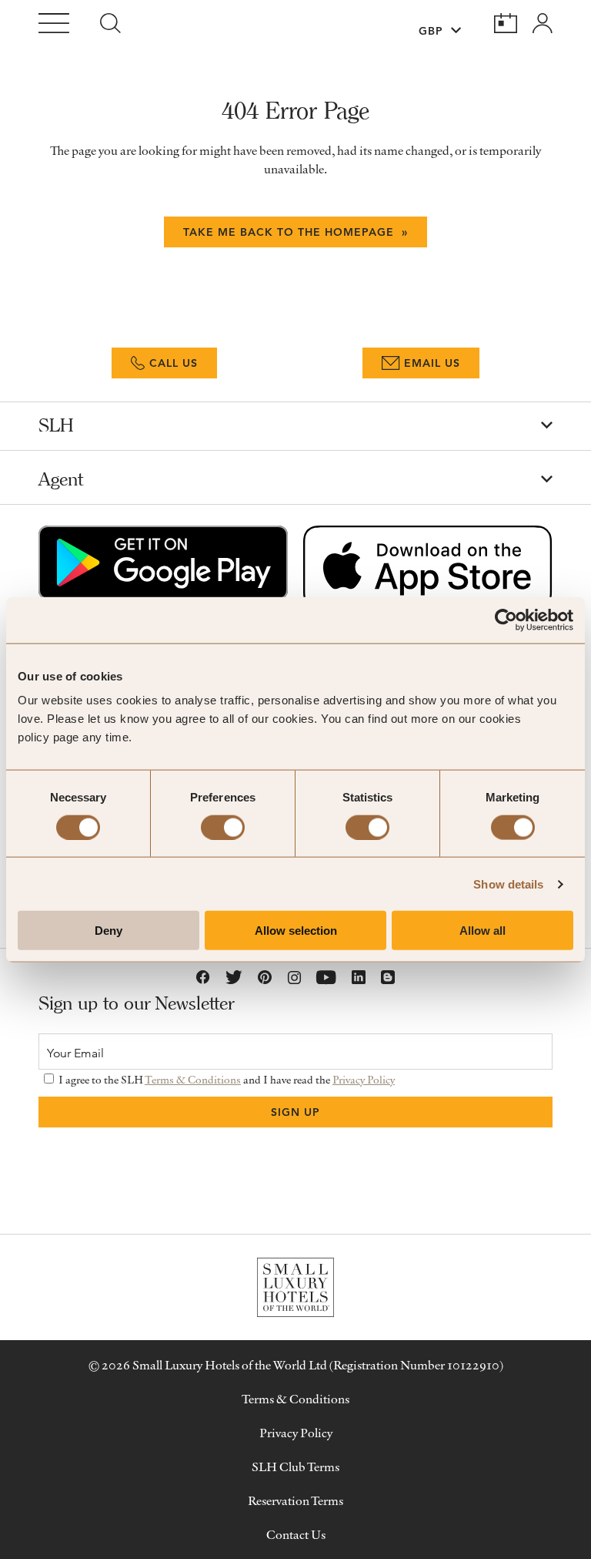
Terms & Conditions (193, 1079)
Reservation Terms (295, 1500)
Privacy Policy (363, 1079)
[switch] (223, 827)
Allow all (482, 930)
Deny (108, 930)
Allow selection (296, 930)
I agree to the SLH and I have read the (225, 1079)
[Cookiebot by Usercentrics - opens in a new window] (506, 619)
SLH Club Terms (295, 1466)
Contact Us (296, 1534)
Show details (508, 883)
